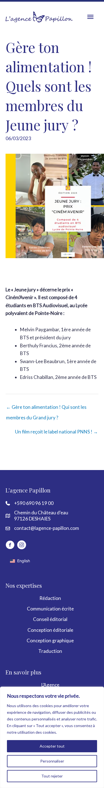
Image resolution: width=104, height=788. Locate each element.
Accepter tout (52, 746)
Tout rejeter (52, 776)
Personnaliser (52, 761)
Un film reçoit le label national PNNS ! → (56, 432)
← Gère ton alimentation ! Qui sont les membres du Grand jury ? (46, 408)
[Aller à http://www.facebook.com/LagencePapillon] (10, 545)
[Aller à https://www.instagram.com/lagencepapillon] (21, 545)
